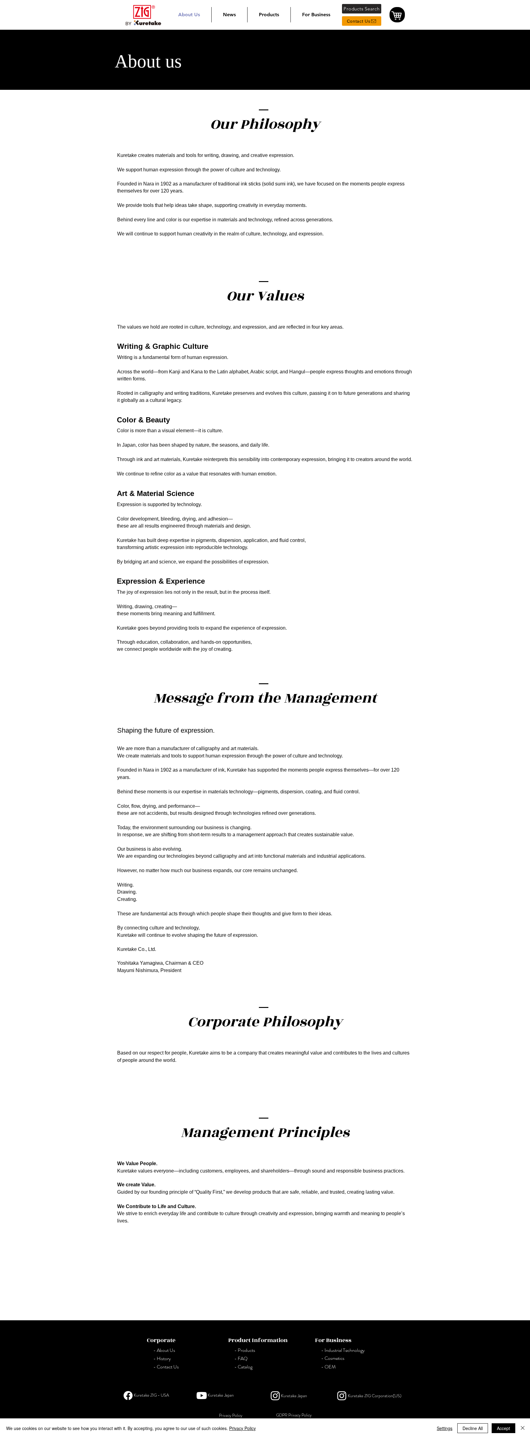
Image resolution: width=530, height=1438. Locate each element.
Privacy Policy (242, 1428)
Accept (503, 1428)
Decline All (473, 1428)
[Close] (522, 1428)
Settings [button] (444, 1428)
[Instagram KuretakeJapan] (275, 1396)
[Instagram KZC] (342, 1396)
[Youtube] (202, 1396)
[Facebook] (128, 1396)
